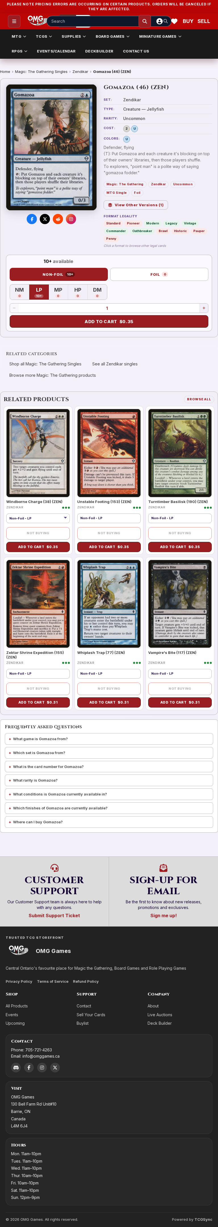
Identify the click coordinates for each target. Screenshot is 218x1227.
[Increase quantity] (204, 308)
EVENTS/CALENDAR (56, 51)
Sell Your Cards (91, 1014)
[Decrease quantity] (14, 308)
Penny (111, 239)
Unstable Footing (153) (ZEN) (104, 501)
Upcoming (15, 1023)
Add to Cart (109, 321)
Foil (137, 193)
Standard (113, 223)
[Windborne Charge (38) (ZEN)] (38, 453)
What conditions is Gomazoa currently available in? (60, 794)
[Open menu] (14, 21)
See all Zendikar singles (115, 363)
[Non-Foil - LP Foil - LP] (38, 518)
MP (61, 292)
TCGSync (203, 1219)
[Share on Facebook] (32, 219)
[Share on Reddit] (58, 219)
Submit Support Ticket (54, 915)
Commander (116, 231)
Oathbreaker (142, 231)
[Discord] (16, 1067)
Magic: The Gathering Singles (41, 71)
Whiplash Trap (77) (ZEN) (101, 652)
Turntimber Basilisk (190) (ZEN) (178, 501)
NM (22, 292)
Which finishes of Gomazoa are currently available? (60, 808)
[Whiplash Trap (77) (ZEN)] (109, 604)
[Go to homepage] (37, 21)
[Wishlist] (174, 21)
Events (12, 1014)
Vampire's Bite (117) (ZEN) (172, 652)
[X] (55, 1067)
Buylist (83, 1023)
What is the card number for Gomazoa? (48, 766)
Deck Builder (160, 1023)
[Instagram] (42, 1067)
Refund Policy (86, 981)
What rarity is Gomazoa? (35, 780)
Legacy (171, 223)
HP (80, 292)
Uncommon (182, 184)
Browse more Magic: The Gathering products (52, 375)
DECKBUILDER (99, 51)
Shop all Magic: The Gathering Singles (45, 363)
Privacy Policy (19, 981)
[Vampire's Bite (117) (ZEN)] (180, 604)
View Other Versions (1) (139, 205)
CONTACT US (136, 51)
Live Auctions (160, 1014)
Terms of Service (52, 981)
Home (5, 71)
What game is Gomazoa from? (40, 738)
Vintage (190, 223)
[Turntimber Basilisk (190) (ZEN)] (180, 453)
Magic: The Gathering (125, 184)
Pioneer (133, 223)
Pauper (199, 231)
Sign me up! (163, 915)
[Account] (159, 21)
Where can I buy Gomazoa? (38, 822)
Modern (152, 223)
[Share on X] (45, 219)
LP (42, 292)
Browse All (199, 399)
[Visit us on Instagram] (71, 219)
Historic (180, 231)
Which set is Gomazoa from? (39, 752)
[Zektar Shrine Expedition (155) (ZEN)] (38, 604)
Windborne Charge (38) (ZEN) (34, 501)
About (153, 1005)
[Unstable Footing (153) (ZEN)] (109, 453)
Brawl (163, 231)
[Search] (145, 21)
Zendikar (80, 71)
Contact (84, 1005)
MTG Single (116, 193)
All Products (17, 1005)
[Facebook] (29, 1067)
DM (100, 292)
